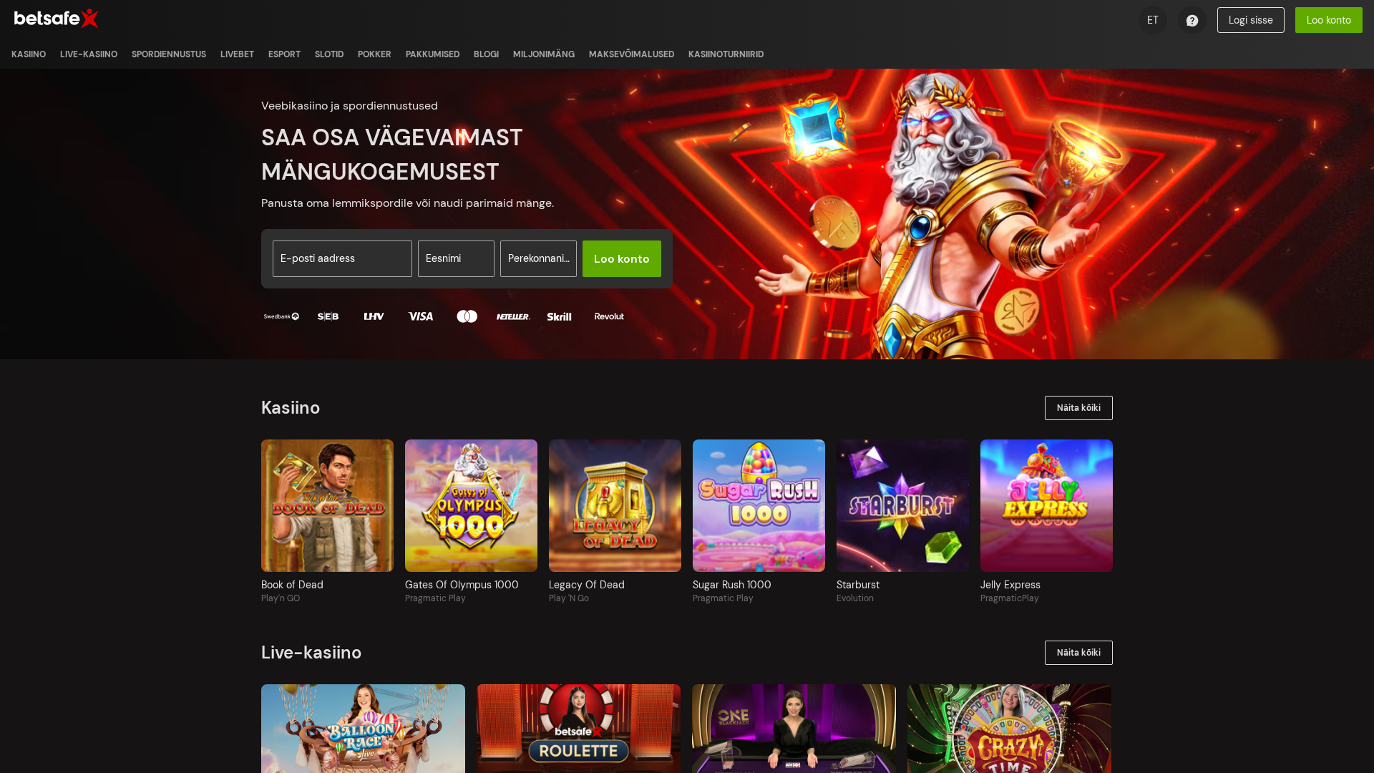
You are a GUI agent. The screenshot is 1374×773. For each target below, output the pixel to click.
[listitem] (28, 54)
